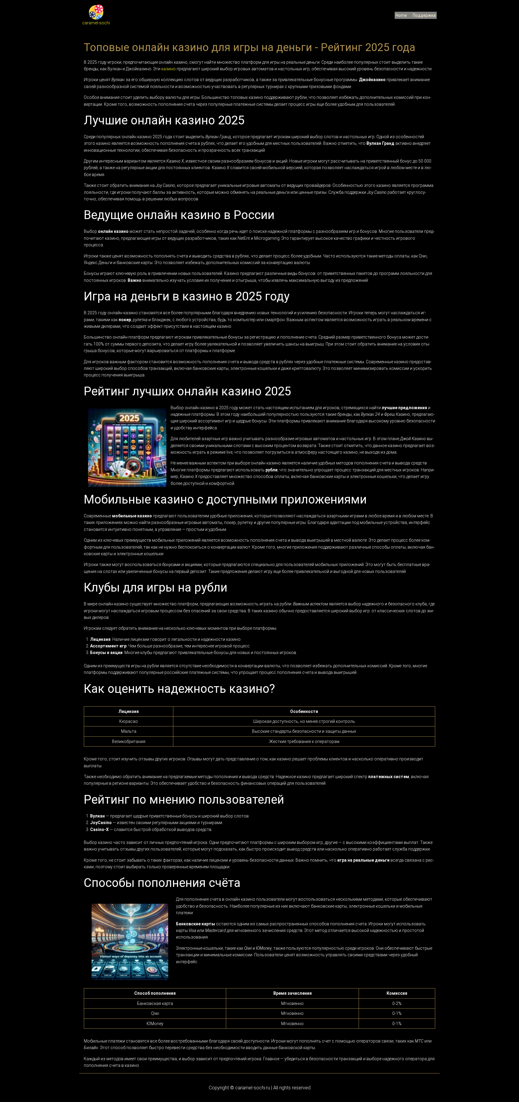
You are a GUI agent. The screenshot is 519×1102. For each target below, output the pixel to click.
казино (168, 68)
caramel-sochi (96, 22)
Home (401, 15)
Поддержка (424, 15)
